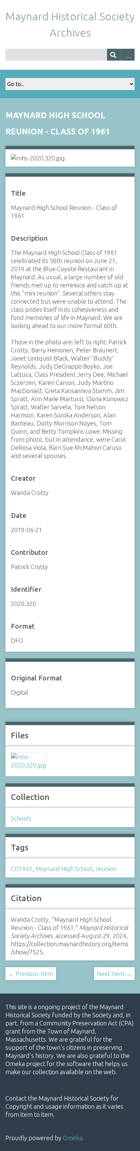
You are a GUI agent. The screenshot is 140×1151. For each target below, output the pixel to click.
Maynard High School (64, 868)
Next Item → (114, 973)
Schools (21, 818)
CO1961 (22, 868)
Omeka (72, 1137)
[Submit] (114, 55)
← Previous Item (30, 973)
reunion (106, 868)
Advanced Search (128, 55)
